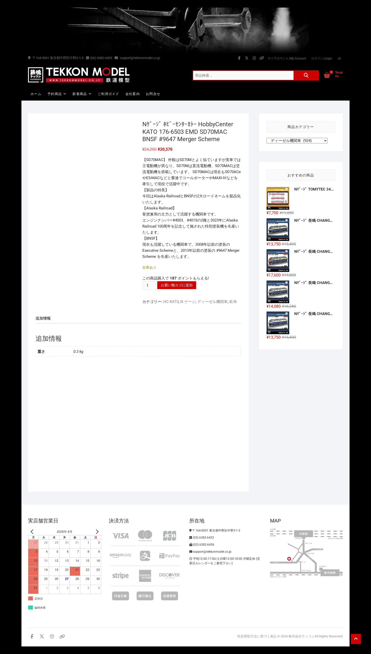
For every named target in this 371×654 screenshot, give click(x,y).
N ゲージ (188, 301)
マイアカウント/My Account (287, 58)
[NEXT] (96, 531)
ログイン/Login (321, 58)
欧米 (233, 301)
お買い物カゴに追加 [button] (58, 462)
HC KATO (171, 301)
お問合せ (153, 94)
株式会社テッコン (301, 636)
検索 (306, 75)
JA (339, 58)
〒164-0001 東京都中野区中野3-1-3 (58, 58)
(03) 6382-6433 (203, 537)
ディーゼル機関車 (212, 301)
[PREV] (33, 531)
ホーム (36, 94)
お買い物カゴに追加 (177, 285)
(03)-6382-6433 (101, 58)
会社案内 (132, 94)
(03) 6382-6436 (203, 544)
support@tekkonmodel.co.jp (139, 58)
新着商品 (79, 94)
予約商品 (54, 94)
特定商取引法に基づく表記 (257, 636)
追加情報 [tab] (43, 318)
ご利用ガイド (108, 94)
